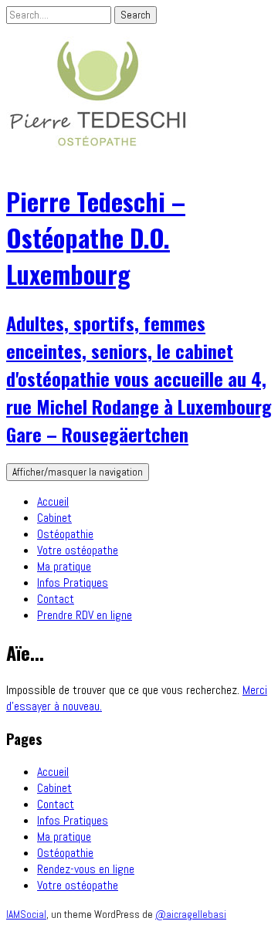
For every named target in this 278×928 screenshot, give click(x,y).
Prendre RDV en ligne (84, 615)
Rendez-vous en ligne (85, 869)
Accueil (53, 501)
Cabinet (54, 518)
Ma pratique (64, 566)
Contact (55, 599)
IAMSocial (26, 914)
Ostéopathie (65, 534)
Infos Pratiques (72, 582)
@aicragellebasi (190, 914)
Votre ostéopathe (77, 550)
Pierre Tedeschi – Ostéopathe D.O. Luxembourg (95, 237)
